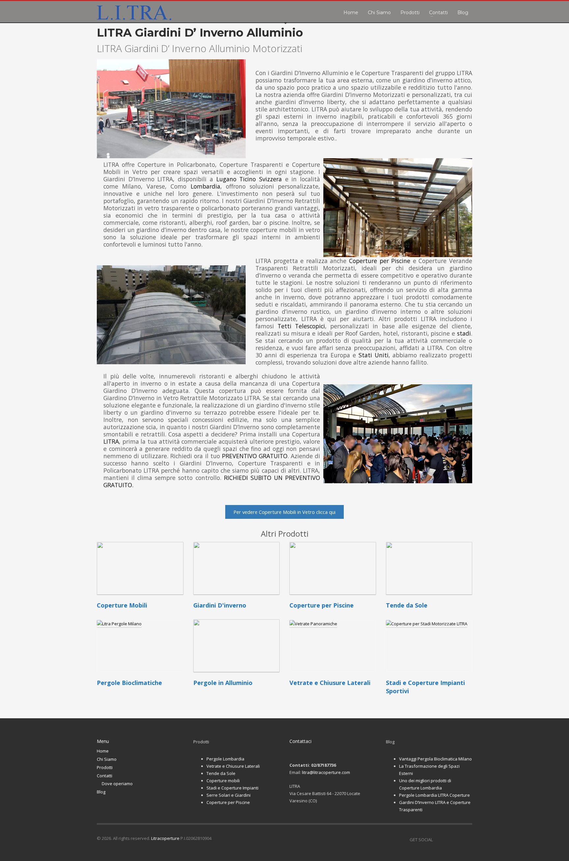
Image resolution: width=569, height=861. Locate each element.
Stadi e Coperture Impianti (232, 788)
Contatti (104, 776)
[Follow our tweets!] (447, 840)
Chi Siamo (107, 759)
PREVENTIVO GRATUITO (254, 456)
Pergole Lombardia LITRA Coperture (434, 795)
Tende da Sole (220, 773)
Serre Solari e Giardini (228, 795)
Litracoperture (165, 838)
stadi (464, 333)
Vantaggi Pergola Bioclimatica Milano (435, 759)
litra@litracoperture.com (326, 772)
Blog (101, 792)
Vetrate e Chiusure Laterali (233, 766)
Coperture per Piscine (379, 261)
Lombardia (205, 186)
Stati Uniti (374, 355)
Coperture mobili (223, 781)
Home (103, 751)
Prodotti (105, 767)
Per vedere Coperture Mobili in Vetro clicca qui (284, 512)
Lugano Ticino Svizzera (249, 179)
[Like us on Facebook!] (438, 840)
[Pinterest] (457, 840)
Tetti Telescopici (301, 326)
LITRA (111, 441)
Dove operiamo (117, 784)
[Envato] (467, 840)
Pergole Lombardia (225, 759)
